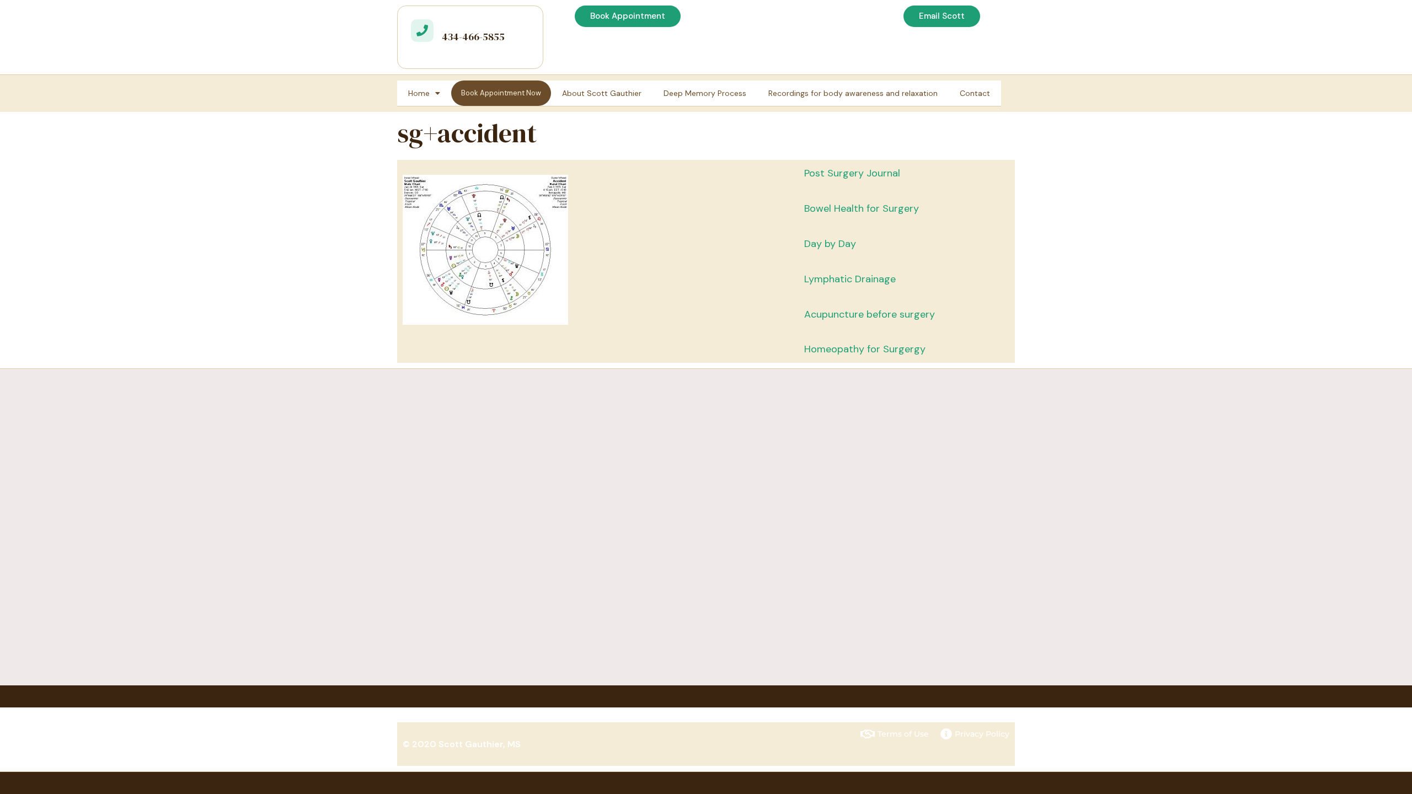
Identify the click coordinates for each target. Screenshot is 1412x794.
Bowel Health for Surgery (861, 208)
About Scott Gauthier (601, 93)
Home (419, 93)
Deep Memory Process (705, 93)
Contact (975, 93)
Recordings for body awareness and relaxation (853, 93)
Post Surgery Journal (852, 173)
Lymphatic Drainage (850, 279)
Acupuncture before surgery (869, 314)
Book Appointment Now (501, 93)
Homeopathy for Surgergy (865, 349)
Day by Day (830, 243)
